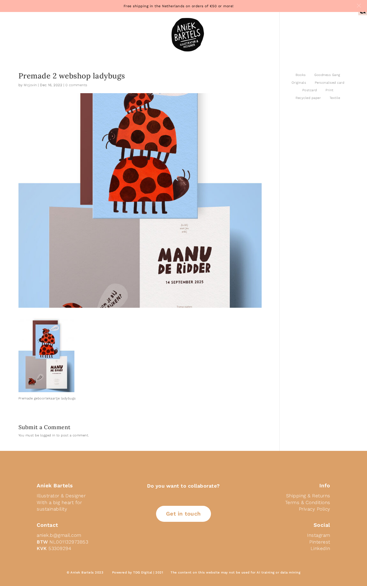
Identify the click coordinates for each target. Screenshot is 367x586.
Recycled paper (308, 98)
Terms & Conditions (307, 502)
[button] (359, 5)
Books (301, 75)
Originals (299, 82)
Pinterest (319, 542)
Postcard (309, 90)
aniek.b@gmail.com (59, 535)
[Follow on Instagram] (196, 542)
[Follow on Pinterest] (184, 542)
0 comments (76, 85)
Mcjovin (30, 85)
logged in (47, 435)
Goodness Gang (327, 75)
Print (330, 90)
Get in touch (183, 514)
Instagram (318, 535)
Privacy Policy (314, 509)
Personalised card (330, 82)
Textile (335, 98)
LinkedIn (320, 548)
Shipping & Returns (308, 496)
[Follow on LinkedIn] (173, 542)
